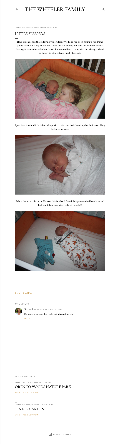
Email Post (27, 293)
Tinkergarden (30, 409)
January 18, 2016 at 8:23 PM (49, 309)
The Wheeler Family (54, 9)
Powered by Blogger (62, 434)
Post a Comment (30, 392)
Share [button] (17, 293)
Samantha (30, 309)
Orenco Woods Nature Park (43, 386)
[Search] (103, 9)
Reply (27, 318)
